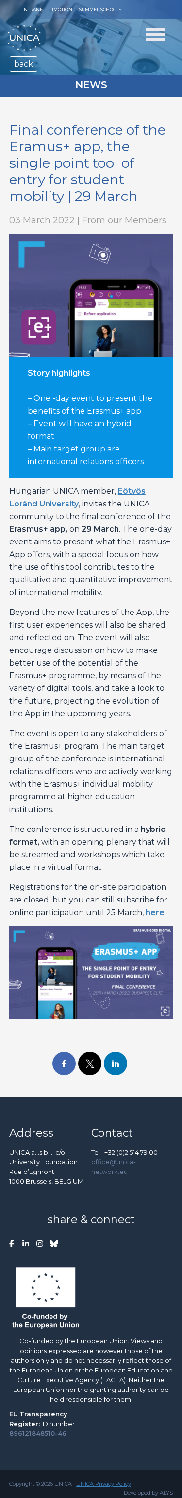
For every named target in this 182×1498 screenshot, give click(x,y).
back (23, 64)
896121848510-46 (37, 1433)
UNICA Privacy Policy (103, 1483)
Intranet (33, 9)
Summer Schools (100, 9)
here (155, 912)
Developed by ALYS (148, 1492)
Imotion (62, 9)
